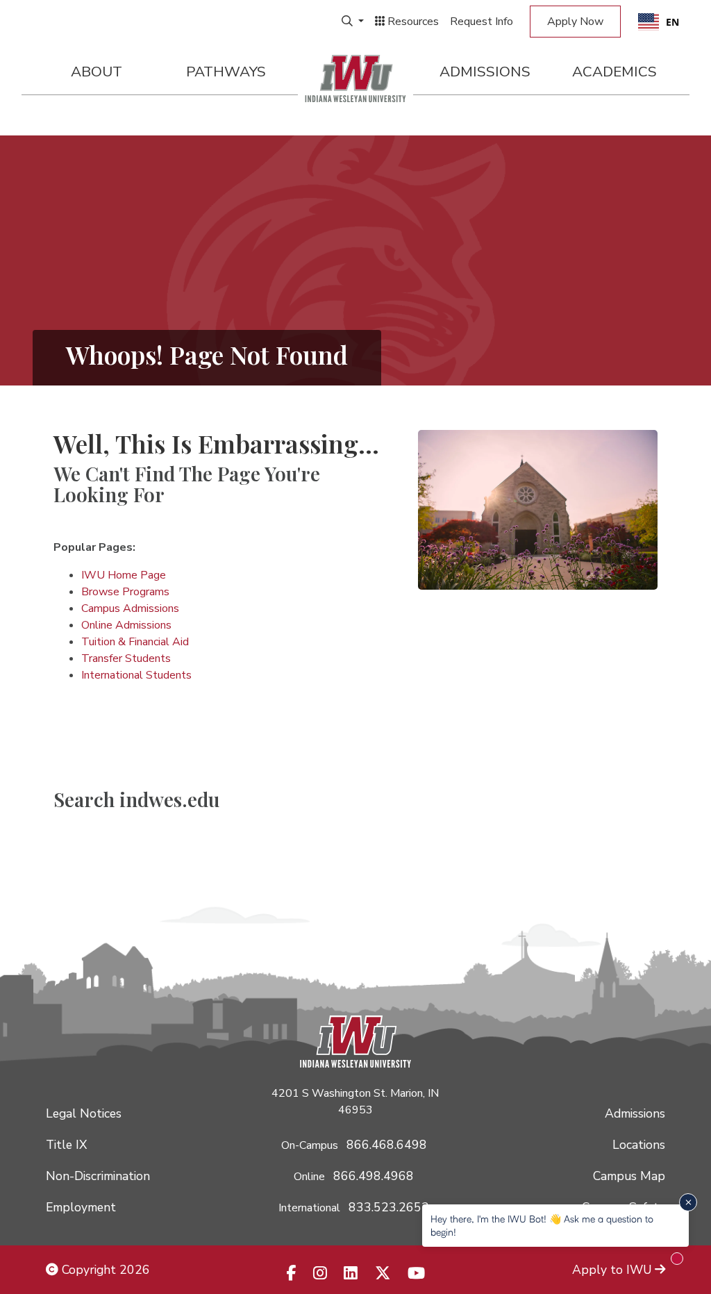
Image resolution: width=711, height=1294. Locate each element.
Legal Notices (84, 1113)
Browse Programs (125, 591)
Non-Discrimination (98, 1176)
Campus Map (629, 1176)
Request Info (481, 21)
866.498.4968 (373, 1176)
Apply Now (575, 21)
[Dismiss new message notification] (688, 1202)
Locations (638, 1144)
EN (672, 21)
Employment (81, 1207)
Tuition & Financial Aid (135, 641)
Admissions (485, 71)
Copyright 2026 (104, 1269)
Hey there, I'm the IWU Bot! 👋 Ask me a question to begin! (541, 1225)
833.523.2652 (389, 1207)
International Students (136, 675)
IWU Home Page (123, 575)
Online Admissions (126, 625)
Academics (614, 71)
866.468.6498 (386, 1144)
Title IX (66, 1144)
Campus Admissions (130, 608)
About (96, 71)
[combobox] (658, 21)
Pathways (226, 71)
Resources (412, 21)
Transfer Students (126, 658)
